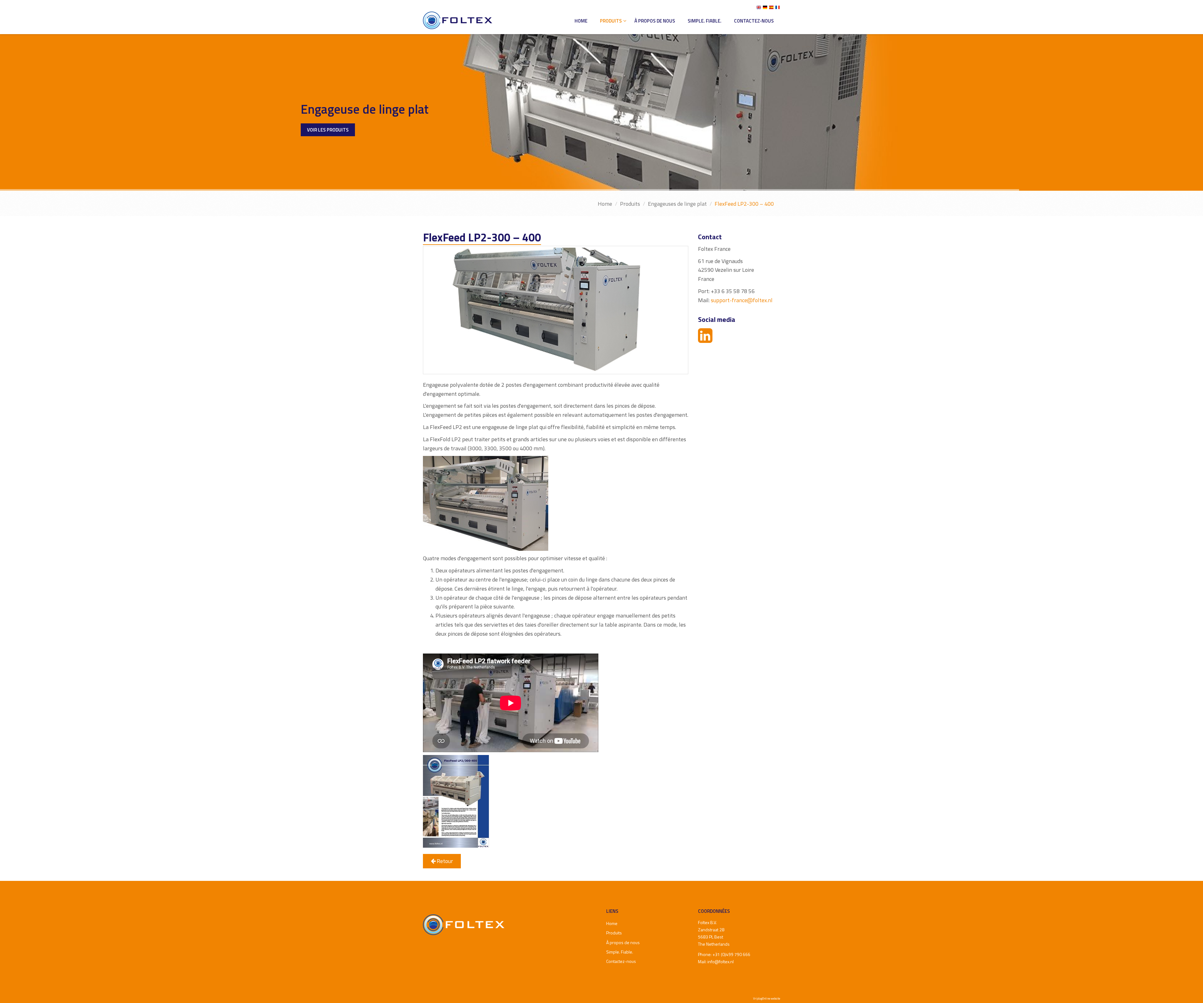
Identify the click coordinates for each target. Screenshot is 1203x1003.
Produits (611, 20)
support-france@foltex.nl (742, 300)
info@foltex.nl (720, 961)
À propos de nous (654, 20)
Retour (444, 861)
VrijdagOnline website (766, 998)
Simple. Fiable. (704, 20)
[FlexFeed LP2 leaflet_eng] (456, 801)
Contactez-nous (754, 20)
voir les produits (328, 114)
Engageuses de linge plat (677, 203)
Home (581, 20)
